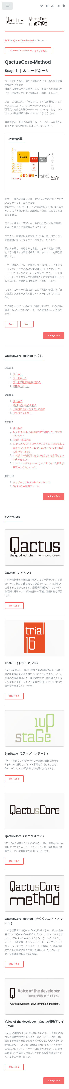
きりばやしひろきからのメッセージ (31, 482)
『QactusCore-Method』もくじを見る (28, 51)
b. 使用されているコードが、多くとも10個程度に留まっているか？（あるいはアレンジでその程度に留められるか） (38, 447)
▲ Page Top (53, 335)
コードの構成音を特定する (27, 382)
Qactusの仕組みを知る (24, 405)
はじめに (17, 374)
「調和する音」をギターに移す (29, 409)
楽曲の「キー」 (21, 386)
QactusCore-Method (23, 40)
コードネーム (20, 378)
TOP (7, 40)
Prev (11, 324)
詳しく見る (14, 605)
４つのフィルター (22, 413)
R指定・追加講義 (22, 439)
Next (27, 324)
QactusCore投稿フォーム (26, 486)
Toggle (7, 6)
